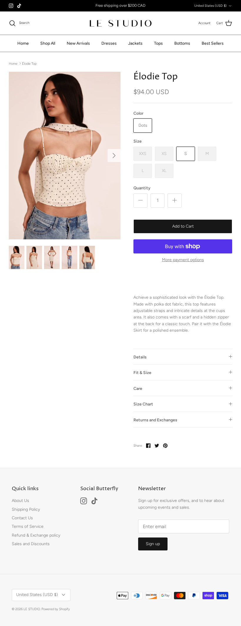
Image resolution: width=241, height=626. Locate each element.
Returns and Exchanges (155, 420)
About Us (20, 500)
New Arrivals (78, 43)
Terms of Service (27, 526)
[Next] (114, 155)
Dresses (109, 43)
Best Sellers (213, 43)
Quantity (141, 188)
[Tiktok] (19, 6)
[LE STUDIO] (121, 23)
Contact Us (22, 517)
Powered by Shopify (55, 609)
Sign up (153, 543)
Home (23, 43)
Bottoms (182, 43)
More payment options (183, 260)
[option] (64, 155)
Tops (158, 43)
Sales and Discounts (31, 543)
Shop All (47, 43)
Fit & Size (142, 372)
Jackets (135, 43)
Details (140, 357)
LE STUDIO (32, 609)
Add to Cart (183, 226)
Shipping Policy (26, 509)
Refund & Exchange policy (36, 535)
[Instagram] (11, 6)
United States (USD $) (210, 6)
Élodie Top (29, 63)
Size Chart (143, 404)
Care (137, 388)
